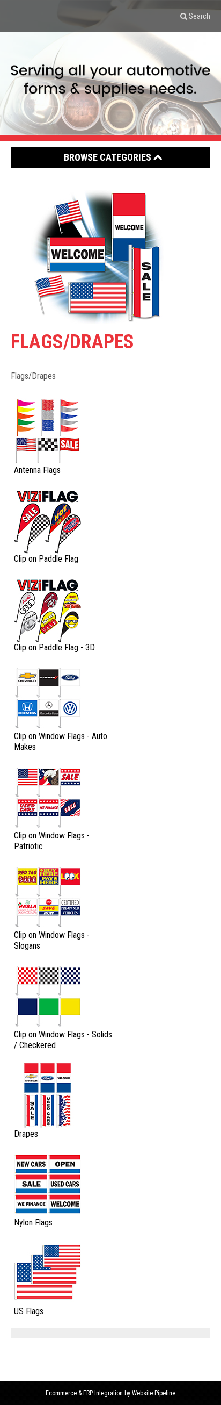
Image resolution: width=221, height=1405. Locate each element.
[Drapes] (47, 1094)
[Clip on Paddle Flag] (47, 519)
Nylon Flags (33, 1222)
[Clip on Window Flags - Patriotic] (47, 796)
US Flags (28, 1311)
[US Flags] (47, 1272)
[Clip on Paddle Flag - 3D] (47, 608)
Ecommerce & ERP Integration (84, 1393)
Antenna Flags (37, 470)
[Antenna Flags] (47, 431)
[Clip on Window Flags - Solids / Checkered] (47, 995)
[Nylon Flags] (47, 1183)
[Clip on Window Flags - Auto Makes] (47, 697)
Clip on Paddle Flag (46, 559)
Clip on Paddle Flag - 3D (54, 647)
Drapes (26, 1134)
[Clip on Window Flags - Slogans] (47, 896)
